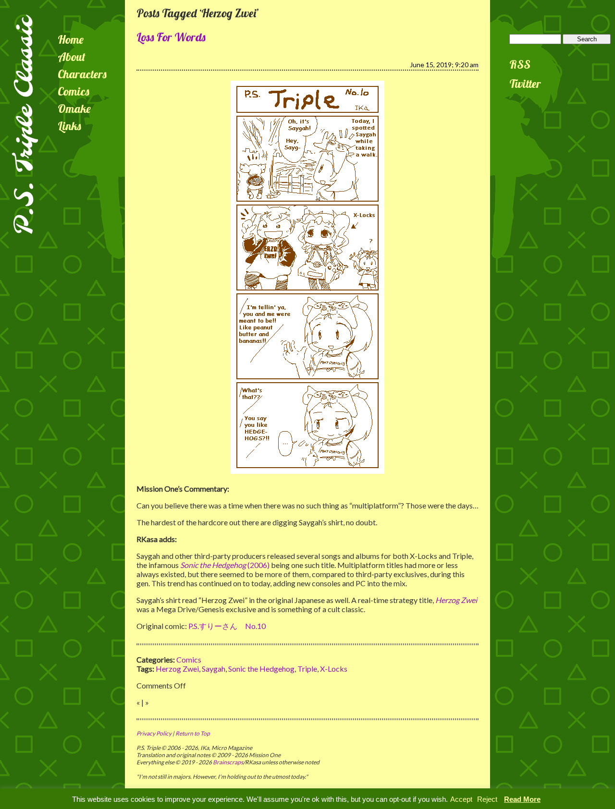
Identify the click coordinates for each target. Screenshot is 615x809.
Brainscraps (228, 762)
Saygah (213, 668)
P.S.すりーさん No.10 (227, 625)
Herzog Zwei (177, 668)
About (72, 56)
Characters (82, 74)
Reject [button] (487, 799)
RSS (519, 64)
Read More (522, 799)
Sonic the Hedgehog (261, 668)
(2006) (225, 564)
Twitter (525, 83)
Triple (307, 668)
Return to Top (192, 733)
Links (69, 126)
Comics (73, 91)
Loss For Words (171, 37)
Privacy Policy (154, 733)
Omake (74, 108)
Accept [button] (461, 799)
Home (71, 39)
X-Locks (333, 668)
